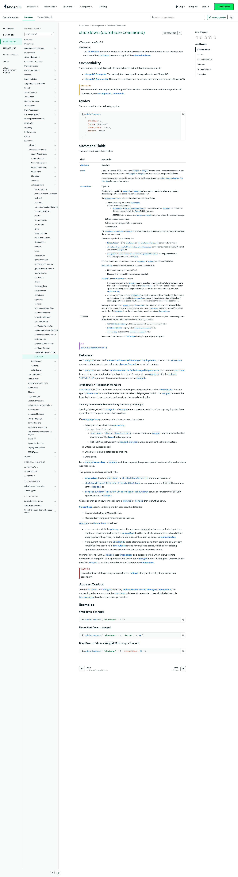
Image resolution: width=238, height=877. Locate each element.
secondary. (135, 203)
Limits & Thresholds (36, 401)
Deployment (9, 35)
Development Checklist (34, 119)
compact (39, 202)
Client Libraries (10, 55)
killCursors (39, 277)
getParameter (41, 273)
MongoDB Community (96, 79)
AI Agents (28, 476)
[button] (180, 6)
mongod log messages (116, 324)
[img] (197, 37)
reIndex (38, 304)
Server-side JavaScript (37, 427)
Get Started (224, 6)
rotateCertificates (42, 317)
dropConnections (42, 238)
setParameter (41, 339)
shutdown (39, 357)
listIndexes (39, 295)
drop (37, 229)
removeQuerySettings (44, 308)
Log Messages (34, 396)
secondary (118, 231)
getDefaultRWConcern (44, 268)
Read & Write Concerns (38, 383)
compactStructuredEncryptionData (46, 207)
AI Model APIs (30, 467)
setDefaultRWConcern (44, 343)
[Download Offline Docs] (52, 872)
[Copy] (183, 114)
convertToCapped (42, 211)
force (137, 211)
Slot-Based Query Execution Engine (40, 433)
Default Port (33, 379)
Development (98, 26)
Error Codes (33, 387)
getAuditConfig (41, 260)
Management (9, 48)
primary (115, 198)
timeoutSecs (112, 243)
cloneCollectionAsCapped (46, 194)
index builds (166, 389)
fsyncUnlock (40, 255)
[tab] (28, 16)
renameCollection (42, 313)
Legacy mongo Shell (36, 447)
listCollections (41, 286)
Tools (6, 61)
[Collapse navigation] (58, 873)
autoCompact (41, 189)
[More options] (179, 33)
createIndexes (41, 220)
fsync (37, 251)
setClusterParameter (44, 326)
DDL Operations (34, 374)
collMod (38, 198)
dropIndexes (40, 242)
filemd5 (38, 246)
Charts (27, 136)
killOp (37, 282)
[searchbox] (177, 17)
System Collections (36, 443)
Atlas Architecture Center (9, 70)
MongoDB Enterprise (95, 74)
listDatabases (40, 290)
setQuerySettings (42, 348)
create (37, 216)
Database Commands (116, 26)
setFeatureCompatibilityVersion (46, 330)
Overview (28, 39)
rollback (134, 573)
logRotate (39, 299)
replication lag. (113, 291)
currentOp (39, 224)
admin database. (142, 55)
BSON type (131, 336)
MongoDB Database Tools (39, 405)
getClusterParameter (44, 264)
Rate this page (201, 32)
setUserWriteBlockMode (45, 352)
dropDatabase (41, 233)
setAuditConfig (41, 321)
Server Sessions (34, 423)
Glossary (31, 392)
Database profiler (114, 328)
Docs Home (84, 26)
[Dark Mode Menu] (232, 17)
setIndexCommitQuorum (45, 335)
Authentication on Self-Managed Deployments (131, 360)
